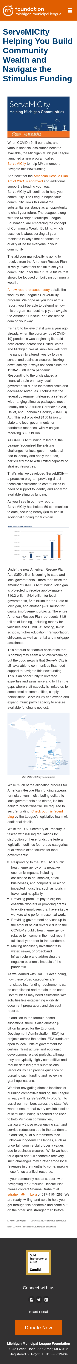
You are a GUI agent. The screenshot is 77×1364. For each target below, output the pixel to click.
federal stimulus (29, 1226)
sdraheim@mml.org (22, 1194)
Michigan (41, 1226)
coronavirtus (49, 1220)
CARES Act (38, 1220)
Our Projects (21, 1220)
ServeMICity (16, 163)
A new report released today (28, 289)
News (12, 1220)
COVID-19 (17, 1226)
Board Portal (38, 1312)
